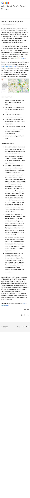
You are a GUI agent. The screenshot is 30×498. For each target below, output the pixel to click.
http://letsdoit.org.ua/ (21, 58)
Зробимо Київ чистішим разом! (12, 22)
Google (19, 326)
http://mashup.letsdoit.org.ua (8, 66)
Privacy (23, 326)
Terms (27, 326)
